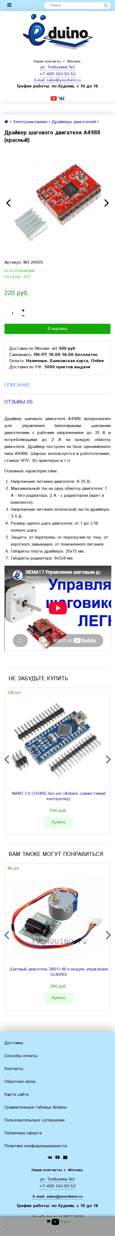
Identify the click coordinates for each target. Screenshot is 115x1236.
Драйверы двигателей (74, 122)
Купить (59, 822)
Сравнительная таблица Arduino (35, 1107)
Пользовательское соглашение (34, 1120)
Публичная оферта (23, 1133)
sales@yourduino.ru (64, 80)
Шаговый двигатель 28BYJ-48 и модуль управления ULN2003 (58, 972)
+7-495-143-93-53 (57, 74)
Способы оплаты (20, 1056)
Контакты (13, 1069)
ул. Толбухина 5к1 (57, 67)
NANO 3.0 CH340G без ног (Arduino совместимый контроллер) (58, 796)
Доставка (13, 1043)
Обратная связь (20, 1082)
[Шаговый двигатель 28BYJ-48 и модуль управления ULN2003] (56, 917)
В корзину (57, 329)
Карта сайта (16, 1094)
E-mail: (40, 80)
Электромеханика (30, 122)
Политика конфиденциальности (35, 1146)
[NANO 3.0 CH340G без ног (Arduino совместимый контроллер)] (56, 741)
